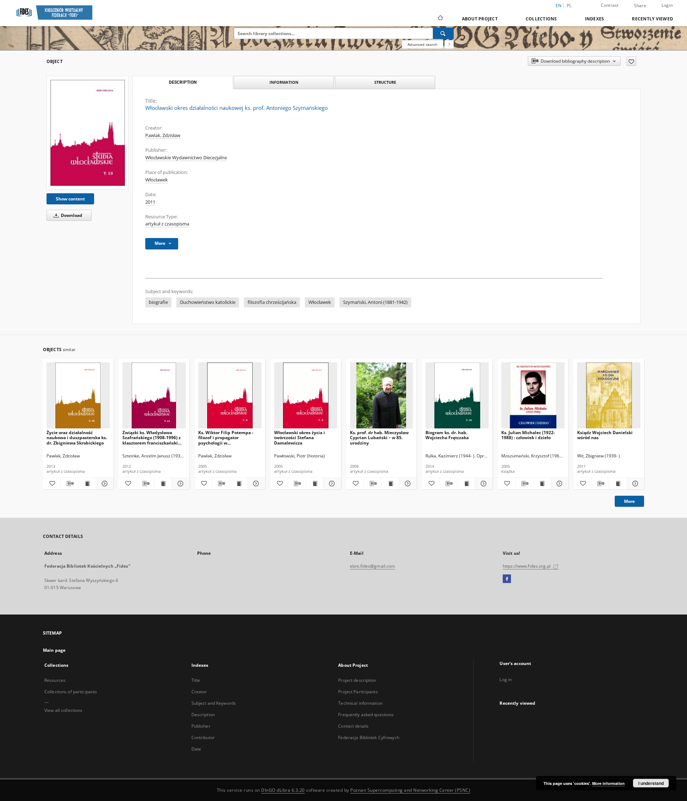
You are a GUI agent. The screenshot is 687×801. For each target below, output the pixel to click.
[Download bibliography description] (69, 483)
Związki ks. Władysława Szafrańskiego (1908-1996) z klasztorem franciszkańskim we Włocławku (152, 437)
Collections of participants (70, 692)
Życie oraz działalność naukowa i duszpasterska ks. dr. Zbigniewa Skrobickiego (77, 437)
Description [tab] (182, 82)
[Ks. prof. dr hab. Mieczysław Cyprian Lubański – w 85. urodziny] (381, 396)
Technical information (360, 703)
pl (569, 5)
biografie (158, 302)
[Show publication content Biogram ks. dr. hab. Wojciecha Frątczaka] (465, 483)
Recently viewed (652, 19)
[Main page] (440, 18)
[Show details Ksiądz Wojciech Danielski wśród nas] (634, 483)
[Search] (443, 33)
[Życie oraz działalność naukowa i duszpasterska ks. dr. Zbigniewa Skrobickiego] (78, 396)
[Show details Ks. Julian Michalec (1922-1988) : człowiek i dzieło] (558, 483)
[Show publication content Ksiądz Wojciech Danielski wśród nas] (617, 483)
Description (203, 715)
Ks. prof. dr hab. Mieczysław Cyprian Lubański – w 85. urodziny (379, 437)
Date (196, 749)
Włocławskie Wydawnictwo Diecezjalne (186, 158)
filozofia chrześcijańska (272, 302)
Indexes (594, 19)
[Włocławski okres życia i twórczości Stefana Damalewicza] (305, 396)
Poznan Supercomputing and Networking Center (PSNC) (410, 790)
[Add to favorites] (631, 61)
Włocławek (156, 180)
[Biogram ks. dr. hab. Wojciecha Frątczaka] (457, 396)
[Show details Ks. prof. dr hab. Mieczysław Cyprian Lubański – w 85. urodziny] (406, 483)
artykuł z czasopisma (167, 224)
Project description (357, 680)
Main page (54, 650)
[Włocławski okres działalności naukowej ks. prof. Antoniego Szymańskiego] (87, 133)
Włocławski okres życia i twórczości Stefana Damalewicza (299, 437)
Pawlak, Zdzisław (162, 135)
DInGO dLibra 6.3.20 (283, 790)
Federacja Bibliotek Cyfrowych (368, 737)
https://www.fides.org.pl (527, 566)
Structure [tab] (385, 82)
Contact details (353, 726)
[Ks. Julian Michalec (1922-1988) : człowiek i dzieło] (533, 396)
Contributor (203, 737)
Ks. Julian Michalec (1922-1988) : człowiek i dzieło (528, 435)
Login (667, 5)
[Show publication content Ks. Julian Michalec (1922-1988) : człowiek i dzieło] (541, 483)
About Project (480, 19)
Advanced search (422, 44)
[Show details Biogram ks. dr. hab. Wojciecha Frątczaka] (482, 483)
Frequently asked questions (366, 715)
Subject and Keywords (213, 703)
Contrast (610, 5)
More (629, 501)
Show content (70, 199)
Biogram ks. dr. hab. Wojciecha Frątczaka (447, 435)
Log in (506, 679)
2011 (150, 202)
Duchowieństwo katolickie (207, 302)
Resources (54, 680)
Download (71, 215)
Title (195, 680)
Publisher (200, 726)
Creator (199, 692)
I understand (651, 783)
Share (640, 6)
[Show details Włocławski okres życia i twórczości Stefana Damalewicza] (331, 483)
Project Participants (357, 692)
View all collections (63, 710)
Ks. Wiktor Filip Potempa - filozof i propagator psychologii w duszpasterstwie (225, 437)
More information (608, 783)
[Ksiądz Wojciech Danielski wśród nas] (609, 396)
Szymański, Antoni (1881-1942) (375, 302)
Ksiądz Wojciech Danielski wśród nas (605, 435)
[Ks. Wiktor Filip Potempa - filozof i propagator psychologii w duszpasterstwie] (230, 396)
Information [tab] (283, 82)
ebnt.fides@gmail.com (372, 566)
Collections (541, 19)
